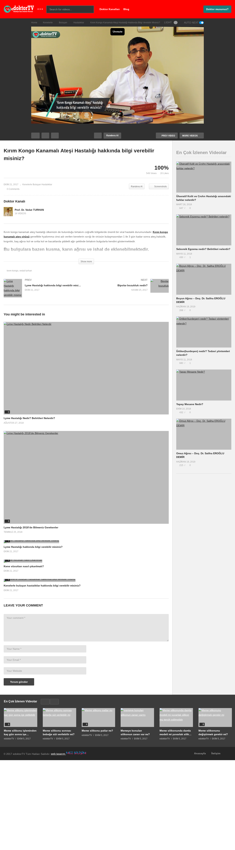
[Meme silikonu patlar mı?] (98, 717)
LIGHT (168, 22)
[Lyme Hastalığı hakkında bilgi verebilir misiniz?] (43, 292)
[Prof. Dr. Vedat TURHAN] (8, 211)
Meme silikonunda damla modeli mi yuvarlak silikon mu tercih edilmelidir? (176, 732)
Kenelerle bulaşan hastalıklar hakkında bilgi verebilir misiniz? (42, 585)
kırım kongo (12, 270)
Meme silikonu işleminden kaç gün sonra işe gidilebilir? (20, 732)
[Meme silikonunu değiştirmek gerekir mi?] (215, 717)
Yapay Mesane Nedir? (189, 404)
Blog (126, 9)
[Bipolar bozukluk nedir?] (129, 289)
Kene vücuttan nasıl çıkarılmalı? (24, 566)
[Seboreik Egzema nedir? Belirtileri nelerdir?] (203, 229)
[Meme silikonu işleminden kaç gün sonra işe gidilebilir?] (20, 717)
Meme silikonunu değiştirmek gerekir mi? (213, 732)
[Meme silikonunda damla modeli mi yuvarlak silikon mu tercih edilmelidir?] (176, 717)
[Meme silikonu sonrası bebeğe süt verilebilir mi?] (59, 717)
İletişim (215, 753)
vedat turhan (25, 270)
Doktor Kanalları (110, 9)
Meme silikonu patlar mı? (97, 730)
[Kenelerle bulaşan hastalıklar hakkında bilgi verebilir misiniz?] (86, 580)
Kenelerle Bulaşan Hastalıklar (37, 184)
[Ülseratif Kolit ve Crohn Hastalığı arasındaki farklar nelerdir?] (203, 177)
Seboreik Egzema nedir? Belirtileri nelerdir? (203, 249)
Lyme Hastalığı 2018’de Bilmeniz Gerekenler (31, 527)
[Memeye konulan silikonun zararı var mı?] (137, 717)
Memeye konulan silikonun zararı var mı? (135, 732)
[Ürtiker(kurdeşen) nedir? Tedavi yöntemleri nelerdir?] (203, 332)
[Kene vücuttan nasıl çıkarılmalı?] (86, 561)
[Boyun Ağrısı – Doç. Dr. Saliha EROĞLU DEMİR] (203, 279)
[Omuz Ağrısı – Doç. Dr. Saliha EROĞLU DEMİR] (203, 434)
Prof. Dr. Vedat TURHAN (29, 209)
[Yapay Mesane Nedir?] (203, 385)
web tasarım (58, 753)
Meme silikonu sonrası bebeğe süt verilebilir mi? (59, 732)
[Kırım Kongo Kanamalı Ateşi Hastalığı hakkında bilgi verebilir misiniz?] (86, 368)
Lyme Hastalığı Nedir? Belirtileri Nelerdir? (29, 418)
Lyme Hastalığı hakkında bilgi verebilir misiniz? (33, 546)
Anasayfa (200, 753)
